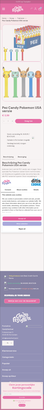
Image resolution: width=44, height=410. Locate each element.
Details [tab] (36, 190)
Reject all (22, 229)
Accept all (22, 218)
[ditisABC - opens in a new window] (36, 182)
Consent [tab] (8, 190)
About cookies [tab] (22, 190)
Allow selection (22, 224)
